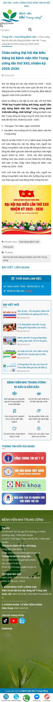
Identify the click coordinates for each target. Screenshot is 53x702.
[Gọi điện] (26, 698)
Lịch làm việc (6, 700)
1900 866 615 (18, 549)
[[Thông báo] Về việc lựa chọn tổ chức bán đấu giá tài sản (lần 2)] (9, 367)
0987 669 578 (21, 608)
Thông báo (8, 247)
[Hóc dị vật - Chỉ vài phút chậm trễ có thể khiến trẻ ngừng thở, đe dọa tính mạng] (9, 314)
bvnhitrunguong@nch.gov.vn (22, 567)
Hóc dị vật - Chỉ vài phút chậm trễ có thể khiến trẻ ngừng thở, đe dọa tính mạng (34, 314)
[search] (30, 30)
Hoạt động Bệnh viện (25, 36)
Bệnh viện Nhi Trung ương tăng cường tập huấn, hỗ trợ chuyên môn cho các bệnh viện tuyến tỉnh (34, 340)
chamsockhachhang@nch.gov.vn (24, 552)
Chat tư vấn (37, 700)
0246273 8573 (13, 563)
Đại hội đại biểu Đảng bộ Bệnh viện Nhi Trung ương (25, 259)
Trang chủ (7, 36)
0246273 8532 (13, 559)
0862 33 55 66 (19, 594)
